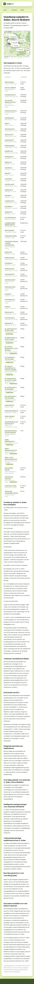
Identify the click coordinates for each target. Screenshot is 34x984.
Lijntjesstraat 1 (10, 274)
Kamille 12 (8, 294)
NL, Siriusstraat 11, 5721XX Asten (11, 388)
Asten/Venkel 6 (10, 416)
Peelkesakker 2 (10, 145)
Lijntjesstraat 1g (10, 95)
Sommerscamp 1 (10, 280)
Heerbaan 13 (9, 190)
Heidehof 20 (9, 151)
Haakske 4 (8, 195)
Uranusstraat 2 (10, 318)
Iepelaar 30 (8, 212)
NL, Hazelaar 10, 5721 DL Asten (10, 358)
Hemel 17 (8, 173)
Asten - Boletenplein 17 (10, 440)
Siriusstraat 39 (10, 129)
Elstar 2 (7, 123)
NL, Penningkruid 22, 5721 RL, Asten (11, 379)
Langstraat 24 (9, 201)
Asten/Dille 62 (9, 405)
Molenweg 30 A (10, 257)
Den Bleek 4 (8, 206)
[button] (15, 45)
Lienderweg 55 (9, 184)
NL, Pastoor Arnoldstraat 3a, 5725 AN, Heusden (10, 368)
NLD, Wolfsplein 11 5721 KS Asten (10, 397)
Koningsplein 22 (10, 299)
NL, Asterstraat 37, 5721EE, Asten (11, 329)
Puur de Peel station (9, 469)
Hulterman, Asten (10, 486)
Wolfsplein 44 (9, 156)
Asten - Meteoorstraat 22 (11, 449)
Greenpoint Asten (11, 236)
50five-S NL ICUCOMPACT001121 (11, 492)
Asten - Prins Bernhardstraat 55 (11, 458)
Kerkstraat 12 (9, 312)
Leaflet (7, 56)
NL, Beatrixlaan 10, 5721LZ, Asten (11, 338)
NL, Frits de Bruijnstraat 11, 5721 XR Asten (11, 348)
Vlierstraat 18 (9, 140)
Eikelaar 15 (8, 162)
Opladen (14, 10)
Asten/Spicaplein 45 (11, 411)
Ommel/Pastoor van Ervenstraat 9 (11, 422)
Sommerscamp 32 (11, 111)
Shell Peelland (9, 230)
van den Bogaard (10, 217)
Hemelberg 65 (9, 118)
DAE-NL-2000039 (10, 87)
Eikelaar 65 (8, 252)
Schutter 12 (8, 168)
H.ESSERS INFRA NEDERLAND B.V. (10, 224)
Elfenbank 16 (9, 323)
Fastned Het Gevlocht (9, 477)
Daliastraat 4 (9, 134)
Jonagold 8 (8, 179)
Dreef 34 (7, 306)
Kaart (5, 10)
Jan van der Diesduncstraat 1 (10, 101)
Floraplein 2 (9, 263)
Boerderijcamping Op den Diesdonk (11, 431)
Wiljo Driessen (9, 82)
